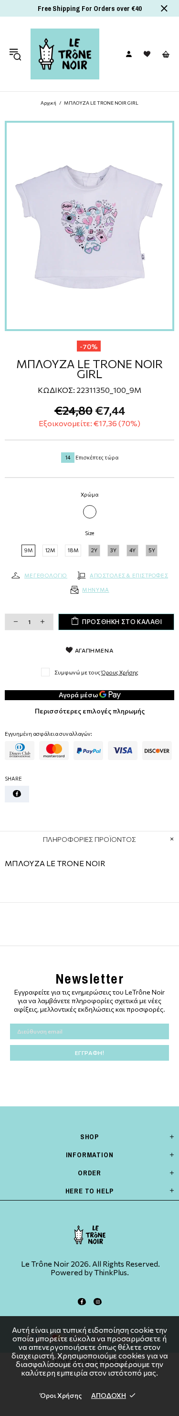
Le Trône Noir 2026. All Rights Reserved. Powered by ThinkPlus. (90, 1268)
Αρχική (48, 103)
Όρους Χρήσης (119, 672)
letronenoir (65, 54)
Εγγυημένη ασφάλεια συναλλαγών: (48, 734)
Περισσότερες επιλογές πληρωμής (90, 711)
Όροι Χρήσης (61, 1395)
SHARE (13, 778)
